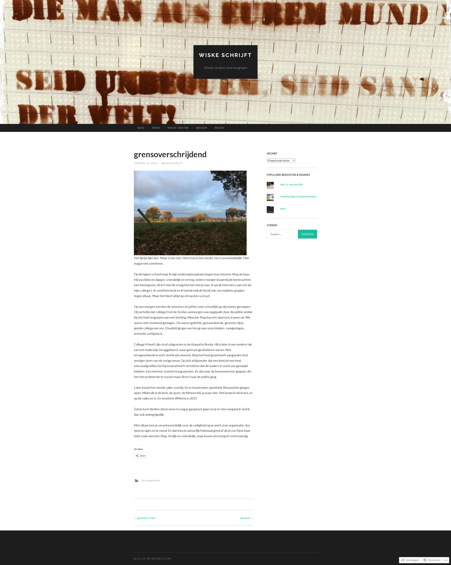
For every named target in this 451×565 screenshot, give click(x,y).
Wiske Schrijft (225, 55)
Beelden (201, 127)
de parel (246, 518)
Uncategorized (150, 480)
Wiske (156, 127)
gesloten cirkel (144, 518)
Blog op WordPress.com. (153, 558)
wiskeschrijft (172, 163)
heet (282, 208)
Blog (141, 127)
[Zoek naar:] (292, 234)
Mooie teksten (178, 127)
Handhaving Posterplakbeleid (298, 196)
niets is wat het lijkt (291, 184)
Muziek (219, 127)
